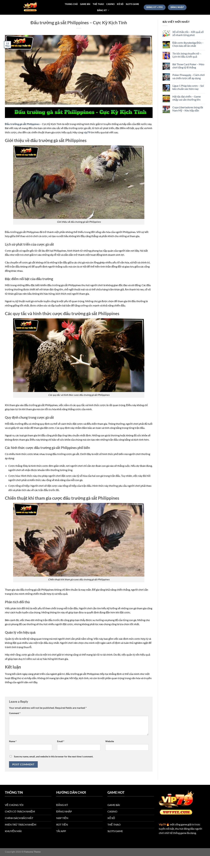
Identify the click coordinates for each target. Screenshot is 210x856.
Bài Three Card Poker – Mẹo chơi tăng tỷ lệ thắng (188, 66)
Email (60, 741)
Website (109, 741)
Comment (15, 713)
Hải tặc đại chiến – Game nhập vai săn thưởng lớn (186, 98)
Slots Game (132, 4)
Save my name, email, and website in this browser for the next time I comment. (53, 756)
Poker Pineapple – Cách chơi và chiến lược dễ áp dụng (188, 76)
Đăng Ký (102, 10)
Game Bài (85, 4)
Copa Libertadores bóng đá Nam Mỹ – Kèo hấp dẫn (187, 109)
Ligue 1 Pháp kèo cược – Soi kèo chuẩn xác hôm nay (188, 87)
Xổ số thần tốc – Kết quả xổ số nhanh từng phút (188, 33)
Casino (110, 4)
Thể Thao (98, 4)
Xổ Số (120, 4)
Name (13, 741)
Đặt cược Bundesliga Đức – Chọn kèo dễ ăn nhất (188, 44)
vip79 (87, 132)
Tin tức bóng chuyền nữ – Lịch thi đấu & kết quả (186, 55)
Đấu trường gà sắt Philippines (22, 123)
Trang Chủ (71, 4)
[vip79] (39, 7)
